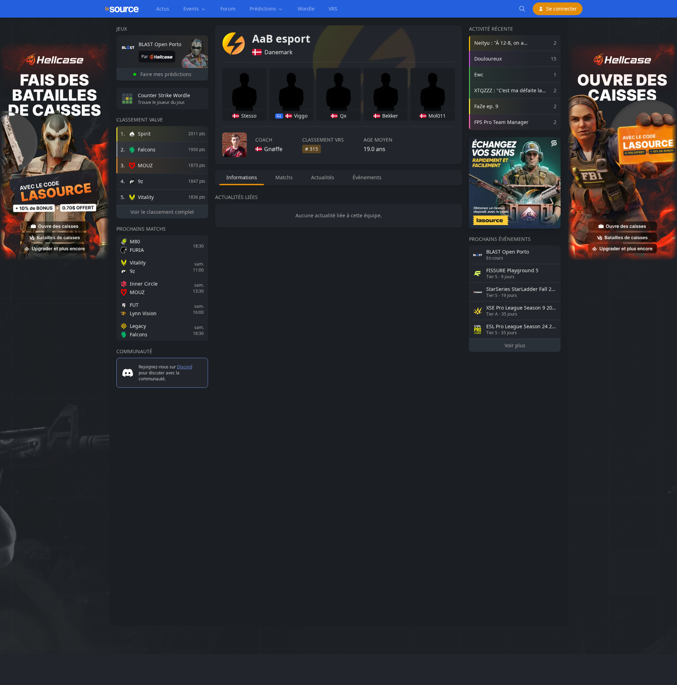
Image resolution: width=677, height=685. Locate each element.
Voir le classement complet (162, 211)
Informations (241, 177)
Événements (367, 177)
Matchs (284, 177)
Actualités (322, 177)
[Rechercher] (522, 8)
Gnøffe (273, 149)
